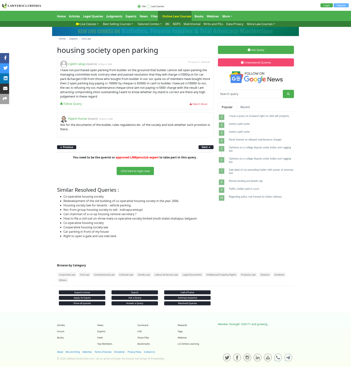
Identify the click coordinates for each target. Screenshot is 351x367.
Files (154, 16)
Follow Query (72, 104)
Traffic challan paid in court (244, 189)
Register (341, 5)
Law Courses (157, 6)
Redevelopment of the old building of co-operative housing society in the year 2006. (121, 201)
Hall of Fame (187, 292)
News (144, 16)
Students (279, 274)
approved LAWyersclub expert (137, 157)
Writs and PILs (213, 24)
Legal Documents (192, 274)
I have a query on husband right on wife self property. (259, 116)
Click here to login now (135, 171)
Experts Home (82, 292)
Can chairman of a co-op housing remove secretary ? (99, 214)
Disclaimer (119, 351)
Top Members (104, 343)
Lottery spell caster (239, 124)
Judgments (114, 16)
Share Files (143, 337)
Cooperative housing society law (85, 227)
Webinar (213, 16)
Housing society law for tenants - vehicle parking (97, 205)
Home (61, 16)
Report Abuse (199, 104)
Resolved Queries (187, 303)
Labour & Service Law (166, 274)
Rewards (182, 325)
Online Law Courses (176, 16)
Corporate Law (67, 274)
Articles (74, 16)
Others (63, 280)
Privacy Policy (134, 351)
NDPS (177, 24)
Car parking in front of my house (86, 232)
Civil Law (84, 274)
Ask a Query (134, 297)
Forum (60, 331)
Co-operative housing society (83, 196)
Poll (139, 331)
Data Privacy (234, 24)
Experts (131, 16)
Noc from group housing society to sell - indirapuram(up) (103, 210)
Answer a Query (134, 303)
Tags (180, 331)
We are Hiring (73, 351)
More (226, 16)
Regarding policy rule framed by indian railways (255, 197)
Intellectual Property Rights (221, 274)
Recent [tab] (245, 107)
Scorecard (142, 325)
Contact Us (149, 351)
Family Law (144, 274)
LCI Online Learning (188, 343)
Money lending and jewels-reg (245, 181)
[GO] (288, 94)
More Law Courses (260, 24)
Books (199, 16)
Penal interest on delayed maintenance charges (255, 139)
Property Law (248, 274)
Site (144, 6)
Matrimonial (192, 24)
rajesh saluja (77, 64)
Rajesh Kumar (77, 119)
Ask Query (257, 50)
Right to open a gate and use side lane (89, 236)
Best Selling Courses (117, 24)
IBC (167, 24)
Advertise (87, 351)
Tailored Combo (148, 24)
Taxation (265, 274)
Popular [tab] (227, 107)
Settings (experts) (187, 297)
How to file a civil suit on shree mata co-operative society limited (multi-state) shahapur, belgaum (130, 218)
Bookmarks (143, 343)
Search (134, 292)
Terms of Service (103, 351)
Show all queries (82, 303)
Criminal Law (126, 274)
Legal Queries (93, 16)
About (60, 351)
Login (327, 5)
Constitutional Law (104, 274)
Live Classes (88, 24)
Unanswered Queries (257, 62)
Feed (100, 337)
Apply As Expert (82, 297)
